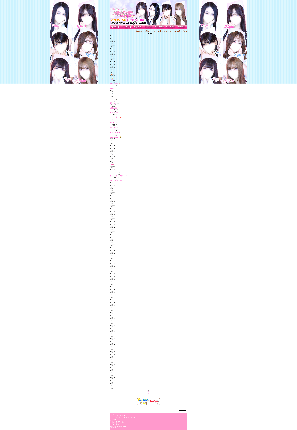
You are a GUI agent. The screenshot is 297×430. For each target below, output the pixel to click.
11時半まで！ (113, 108)
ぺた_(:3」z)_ (113, 122)
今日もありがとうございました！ (119, 175)
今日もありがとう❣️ (115, 117)
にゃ (112, 98)
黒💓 (112, 164)
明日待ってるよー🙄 (115, 137)
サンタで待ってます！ (116, 180)
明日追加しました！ (115, 112)
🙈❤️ (112, 74)
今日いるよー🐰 (114, 103)
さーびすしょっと (115, 88)
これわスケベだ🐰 (115, 83)
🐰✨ (112, 159)
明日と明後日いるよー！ (116, 132)
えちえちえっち (114, 127)
